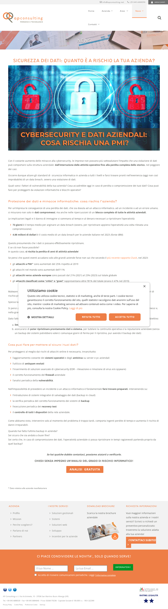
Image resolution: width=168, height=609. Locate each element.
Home (91, 11)
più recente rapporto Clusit (122, 257)
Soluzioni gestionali (62, 513)
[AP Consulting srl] (23, 17)
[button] (40, 317)
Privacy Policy (7, 605)
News (138, 11)
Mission (17, 519)
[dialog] (84, 304)
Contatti (92, 24)
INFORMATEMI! (123, 567)
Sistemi (56, 519)
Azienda (106, 11)
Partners (17, 536)
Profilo (16, 513)
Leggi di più (75, 308)
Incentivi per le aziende (65, 536)
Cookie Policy (18, 605)
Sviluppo (56, 530)
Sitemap (42, 605)
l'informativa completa (105, 575)
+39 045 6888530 (137, 2)
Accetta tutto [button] (124, 316)
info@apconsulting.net (113, 2)
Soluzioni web (59, 524)
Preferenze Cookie (31, 605)
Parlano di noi (20, 530)
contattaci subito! (142, 540)
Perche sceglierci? (22, 524)
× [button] (144, 286)
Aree (122, 11)
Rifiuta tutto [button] (91, 316)
